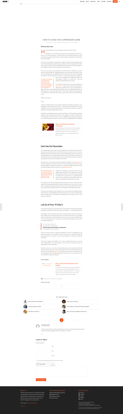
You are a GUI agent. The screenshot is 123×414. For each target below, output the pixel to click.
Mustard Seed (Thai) (53, 398)
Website (53, 355)
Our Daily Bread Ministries (32, 402)
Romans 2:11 (79, 162)
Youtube (82, 395)
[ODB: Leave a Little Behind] (122, 207)
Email (53, 350)
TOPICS (65, 42)
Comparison (45, 278)
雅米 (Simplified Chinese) (54, 394)
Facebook (82, 392)
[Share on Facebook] (61, 286)
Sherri (55, 278)
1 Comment (54, 42)
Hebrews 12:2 (55, 251)
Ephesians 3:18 (67, 167)
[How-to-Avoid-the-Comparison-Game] (61, 20)
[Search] (119, 1)
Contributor (75, 42)
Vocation (69, 42)
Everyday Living (61, 42)
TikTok (81, 399)
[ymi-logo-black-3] (5, 1)
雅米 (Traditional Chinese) (54, 396)
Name (53, 346)
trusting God (59, 278)
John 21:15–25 (59, 86)
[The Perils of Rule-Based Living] (1, 207)
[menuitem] (82, 1)
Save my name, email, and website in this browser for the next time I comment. (50, 360)
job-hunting (51, 278)
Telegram (82, 397)
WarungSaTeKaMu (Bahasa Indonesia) (57, 392)
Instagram (82, 394)
